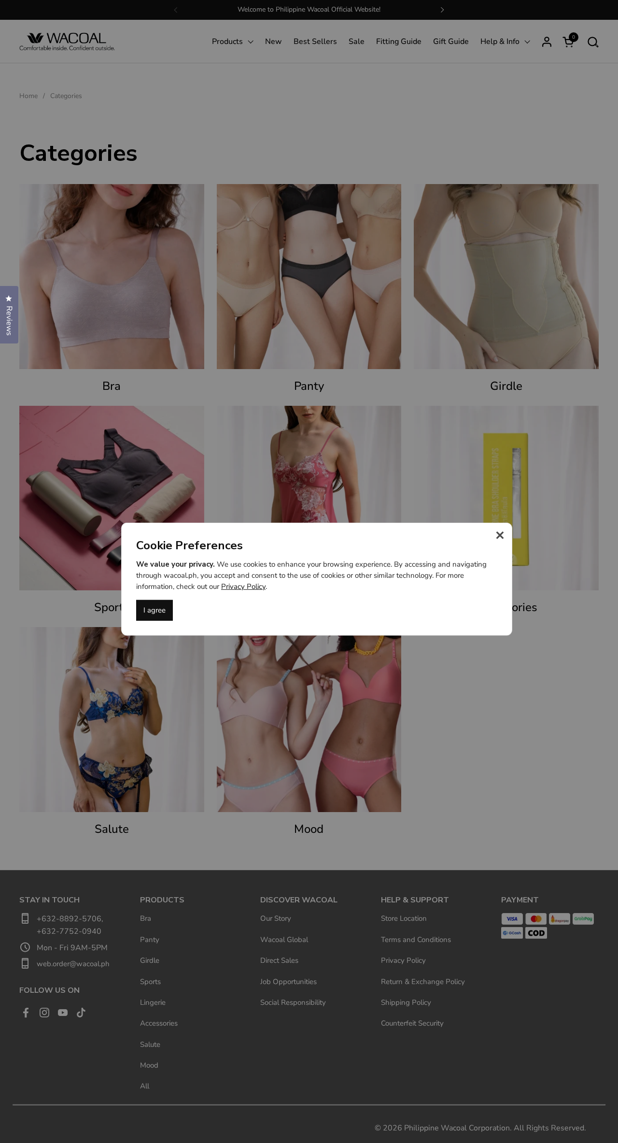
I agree (154, 610)
